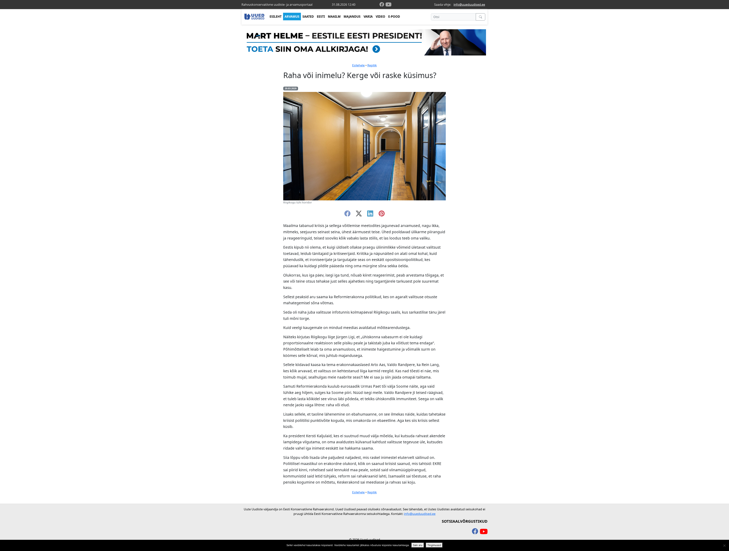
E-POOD (394, 16)
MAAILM (334, 16)
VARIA (368, 16)
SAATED (308, 16)
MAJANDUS (352, 16)
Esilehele (358, 65)
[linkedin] (370, 214)
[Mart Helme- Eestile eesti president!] (364, 42)
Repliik (372, 65)
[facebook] (382, 4)
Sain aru (417, 545)
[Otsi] (480, 17)
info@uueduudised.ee (469, 4)
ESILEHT (276, 16)
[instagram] (381, 214)
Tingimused (434, 545)
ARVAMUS (292, 16)
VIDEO (380, 16)
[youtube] (388, 4)
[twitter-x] (358, 214)
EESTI (321, 16)
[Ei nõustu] (724, 545)
